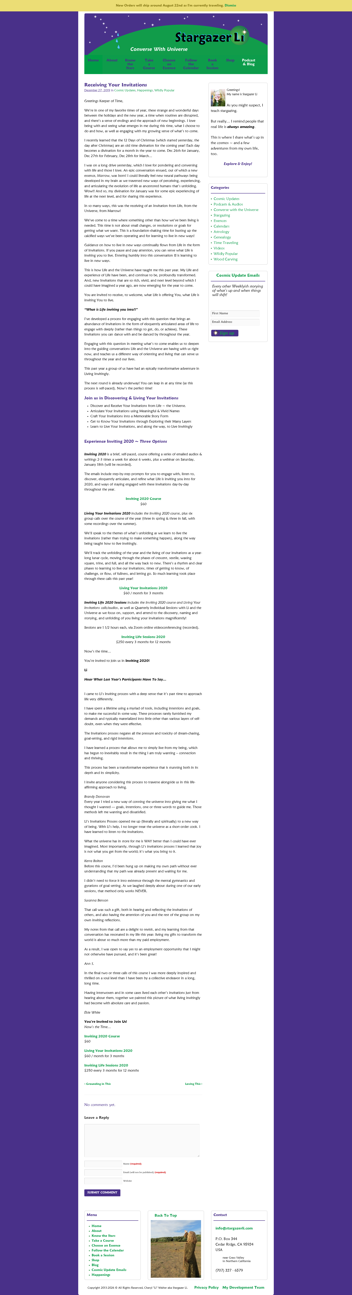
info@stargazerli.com (234, 1228)
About (112, 60)
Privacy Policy (206, 1288)
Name (132, 1164)
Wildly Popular (164, 90)
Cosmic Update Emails (238, 276)
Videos (219, 248)
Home (93, 60)
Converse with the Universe (236, 210)
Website (127, 1181)
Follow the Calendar (108, 1250)
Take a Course (103, 1241)
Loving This (193, 1084)
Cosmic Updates (124, 90)
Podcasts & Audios (228, 204)
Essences (220, 221)
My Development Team (243, 1288)
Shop (230, 60)
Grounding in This (98, 1084)
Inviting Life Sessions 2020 (143, 637)
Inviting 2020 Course (143, 499)
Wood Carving (226, 259)
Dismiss (230, 5)
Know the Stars (103, 1236)
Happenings (145, 90)
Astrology (221, 232)
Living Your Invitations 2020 (143, 588)
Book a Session (103, 1255)
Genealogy (222, 237)
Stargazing (222, 215)
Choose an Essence (106, 1245)
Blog (95, 1265)
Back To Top (166, 1215)
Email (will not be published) (144, 1173)
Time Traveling (226, 243)
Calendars (221, 226)
